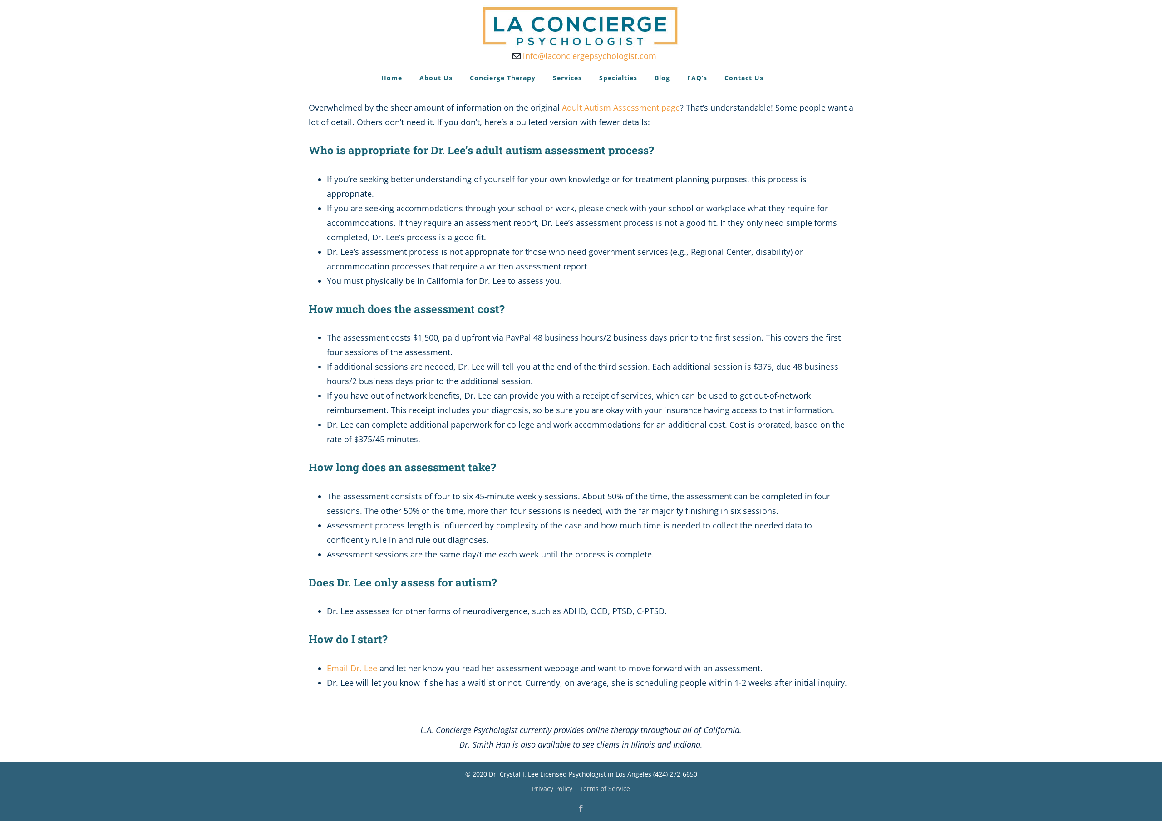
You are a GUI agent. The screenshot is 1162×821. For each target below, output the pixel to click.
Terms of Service (605, 788)
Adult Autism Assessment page (621, 107)
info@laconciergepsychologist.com (588, 55)
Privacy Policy (552, 788)
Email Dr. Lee (352, 668)
